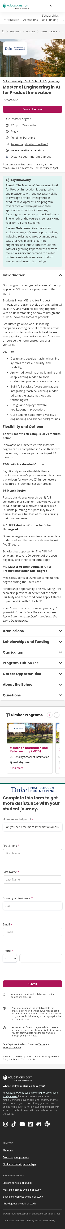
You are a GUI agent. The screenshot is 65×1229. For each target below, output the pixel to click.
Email (7, 924)
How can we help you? (18, 819)
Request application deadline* (29, 144)
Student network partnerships (19, 1164)
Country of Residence (18, 898)
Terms (41, 1044)
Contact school (32, 109)
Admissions (30, 20)
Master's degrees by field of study (22, 1189)
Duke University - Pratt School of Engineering (31, 81)
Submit (32, 984)
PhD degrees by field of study (19, 1203)
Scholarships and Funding (50, 18)
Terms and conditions (14, 1220)
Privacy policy (34, 1220)
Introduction (11, 20)
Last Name (11, 872)
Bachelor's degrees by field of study (23, 1196)
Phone (8, 951)
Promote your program (16, 1157)
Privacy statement (12, 1047)
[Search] (51, 6)
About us (8, 1150)
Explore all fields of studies (18, 1182)
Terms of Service (21, 1059)
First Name (11, 846)
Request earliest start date (27, 150)
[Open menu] (59, 6)
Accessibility (49, 1220)
